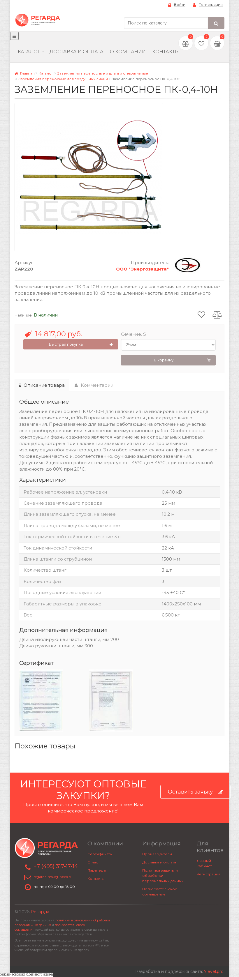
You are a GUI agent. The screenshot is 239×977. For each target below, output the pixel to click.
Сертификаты (100, 854)
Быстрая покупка (66, 344)
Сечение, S (133, 334)
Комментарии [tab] (97, 385)
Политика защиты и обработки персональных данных (162, 875)
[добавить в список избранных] (201, 314)
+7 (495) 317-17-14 (56, 866)
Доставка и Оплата (76, 51)
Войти (179, 4)
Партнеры (96, 870)
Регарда (40, 911)
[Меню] (14, 36)
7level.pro (214, 971)
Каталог (29, 51)
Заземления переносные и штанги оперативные (102, 73)
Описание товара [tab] (44, 385)
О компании (128, 51)
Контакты (166, 51)
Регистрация (211, 4)
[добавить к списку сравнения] (217, 314)
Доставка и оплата (159, 862)
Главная (27, 73)
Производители (157, 854)
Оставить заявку (190, 792)
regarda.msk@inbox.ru (53, 876)
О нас (92, 862)
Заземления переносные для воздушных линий (63, 79)
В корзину (163, 360)
